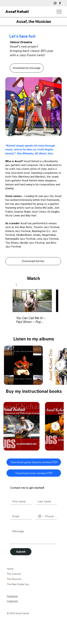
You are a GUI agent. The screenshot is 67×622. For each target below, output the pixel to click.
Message (16, 525)
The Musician (14, 579)
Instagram (12, 601)
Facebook (12, 596)
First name (16, 495)
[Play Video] (32, 300)
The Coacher (14, 573)
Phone (39, 510)
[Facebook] (60, 3)
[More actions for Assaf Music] (18, 285)
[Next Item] (60, 365)
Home (10, 568)
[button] (18, 285)
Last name (41, 495)
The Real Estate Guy (18, 584)
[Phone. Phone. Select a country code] (41, 516)
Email (14, 510)
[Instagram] (55, 3)
